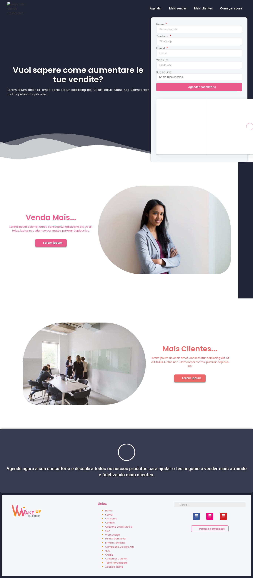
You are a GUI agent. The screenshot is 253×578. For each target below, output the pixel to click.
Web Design (112, 534)
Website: (162, 60)
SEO (107, 530)
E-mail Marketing (115, 542)
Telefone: (162, 36)
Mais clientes (203, 8)
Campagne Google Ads (119, 547)
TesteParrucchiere (116, 562)
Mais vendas (178, 8)
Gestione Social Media (118, 527)
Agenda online (114, 567)
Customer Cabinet (116, 558)
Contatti (110, 522)
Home (109, 510)
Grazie (109, 554)
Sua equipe (163, 72)
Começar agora (231, 8)
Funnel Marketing (115, 538)
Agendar (156, 8)
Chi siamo (111, 518)
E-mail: (161, 48)
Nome (160, 24)
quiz (107, 550)
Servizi (109, 514)
